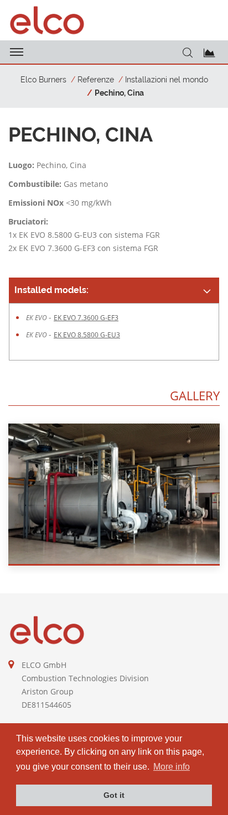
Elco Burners (43, 79)
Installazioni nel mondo (166, 79)
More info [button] (171, 766)
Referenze (95, 79)
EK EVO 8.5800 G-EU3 (87, 334)
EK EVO (37, 317)
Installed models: (51, 290)
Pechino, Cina (119, 92)
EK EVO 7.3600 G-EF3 (86, 317)
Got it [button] (114, 795)
